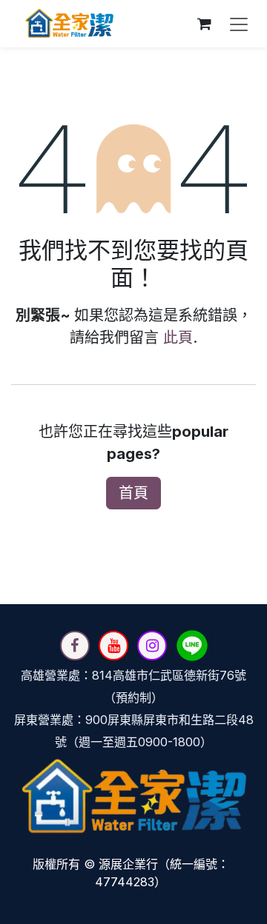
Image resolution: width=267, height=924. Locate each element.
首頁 (133, 493)
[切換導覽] (239, 23)
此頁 (178, 337)
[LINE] (192, 645)
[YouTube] (113, 645)
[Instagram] (152, 645)
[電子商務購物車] (204, 23)
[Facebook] (75, 645)
